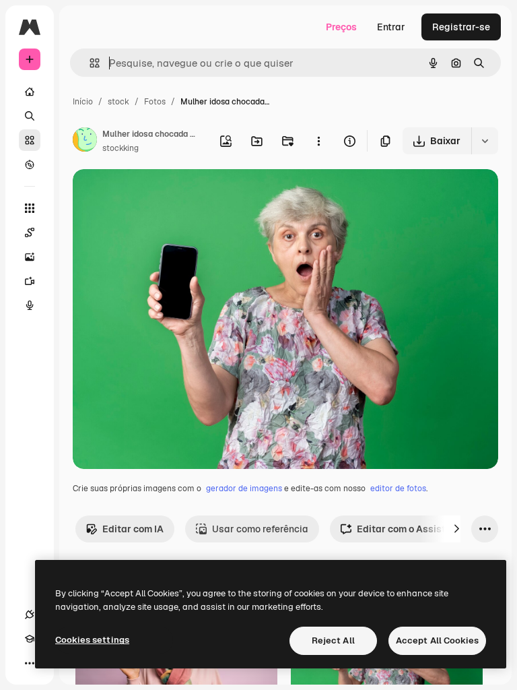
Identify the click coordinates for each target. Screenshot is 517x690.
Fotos (155, 101)
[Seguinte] (456, 528)
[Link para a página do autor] (85, 141)
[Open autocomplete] (89, 63)
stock (118, 101)
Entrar (391, 27)
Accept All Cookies (437, 640)
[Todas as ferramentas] (29, 208)
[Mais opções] (318, 140)
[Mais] (29, 663)
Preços (341, 27)
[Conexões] (29, 614)
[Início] (29, 91)
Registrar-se (461, 27)
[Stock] (29, 140)
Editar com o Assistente (411, 529)
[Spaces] (29, 232)
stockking (120, 148)
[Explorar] (29, 164)
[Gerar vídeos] (29, 281)
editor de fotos (398, 488)
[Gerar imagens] (29, 257)
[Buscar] (29, 116)
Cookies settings (92, 640)
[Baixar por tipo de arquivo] (484, 140)
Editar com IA (133, 529)
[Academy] (29, 639)
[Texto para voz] (29, 305)
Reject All (333, 640)
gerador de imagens (244, 488)
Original (159, 195)
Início (83, 101)
